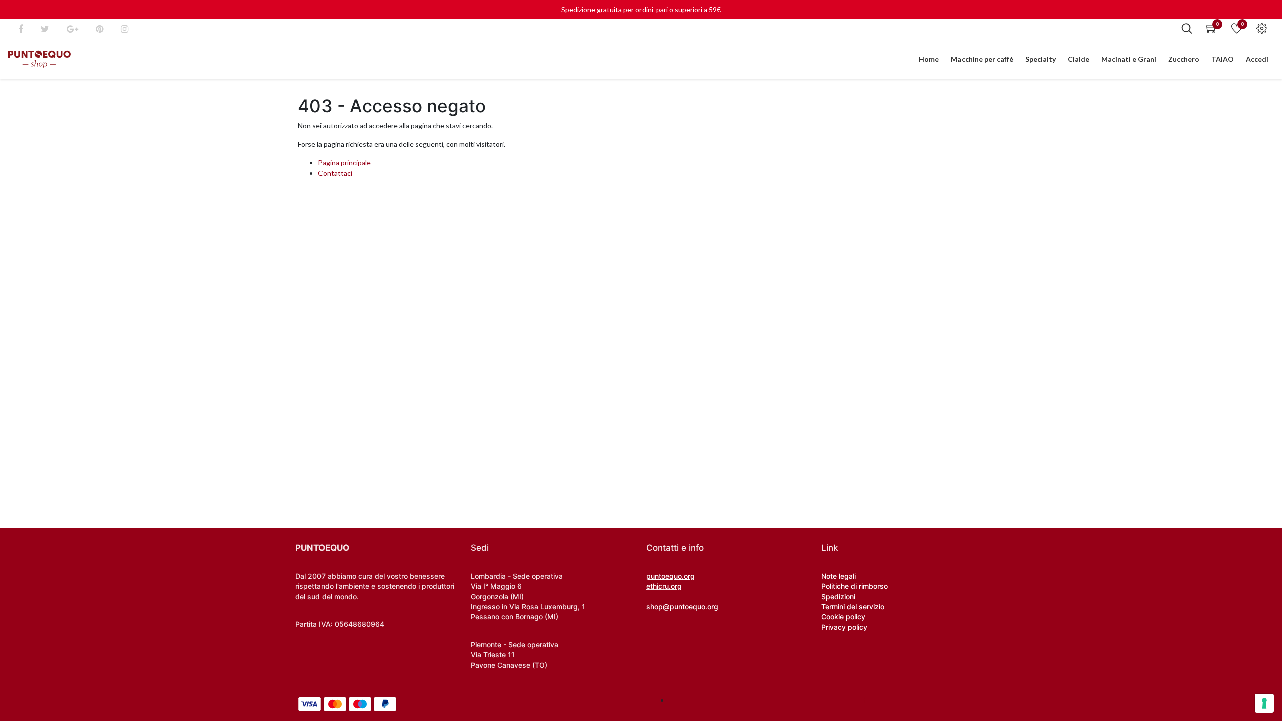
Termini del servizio (852, 606)
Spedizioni (838, 596)
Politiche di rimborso (854, 586)
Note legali (838, 576)
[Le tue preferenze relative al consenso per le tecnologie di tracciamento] (1264, 703)
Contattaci (335, 173)
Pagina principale (344, 162)
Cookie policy (843, 616)
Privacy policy (844, 627)
